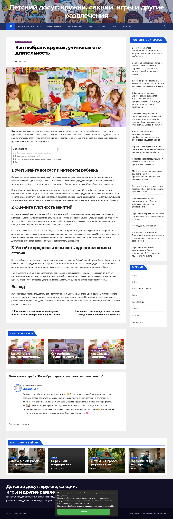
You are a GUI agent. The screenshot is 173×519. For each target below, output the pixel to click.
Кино (90, 26)
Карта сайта (134, 514)
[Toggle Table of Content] (58, 149)
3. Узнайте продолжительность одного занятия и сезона (38, 159)
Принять (83, 512)
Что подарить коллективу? (145, 226)
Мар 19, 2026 (139, 469)
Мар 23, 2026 (99, 469)
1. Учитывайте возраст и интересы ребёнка (33, 153)
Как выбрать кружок (30, 26)
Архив (135, 275)
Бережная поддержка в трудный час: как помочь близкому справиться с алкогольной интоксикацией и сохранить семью (147, 68)
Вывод (17, 162)
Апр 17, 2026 (58, 469)
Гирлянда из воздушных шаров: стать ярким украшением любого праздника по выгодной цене (148, 149)
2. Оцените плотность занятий (27, 156)
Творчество (75, 26)
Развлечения (54, 26)
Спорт (114, 26)
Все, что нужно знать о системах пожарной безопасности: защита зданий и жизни (148, 189)
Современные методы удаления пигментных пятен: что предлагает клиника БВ (147, 161)
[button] (165, 26)
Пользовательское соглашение (154, 514)
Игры (102, 26)
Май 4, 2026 (18, 469)
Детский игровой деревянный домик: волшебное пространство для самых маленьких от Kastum (148, 83)
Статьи (127, 26)
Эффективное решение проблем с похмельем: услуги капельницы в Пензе (148, 216)
